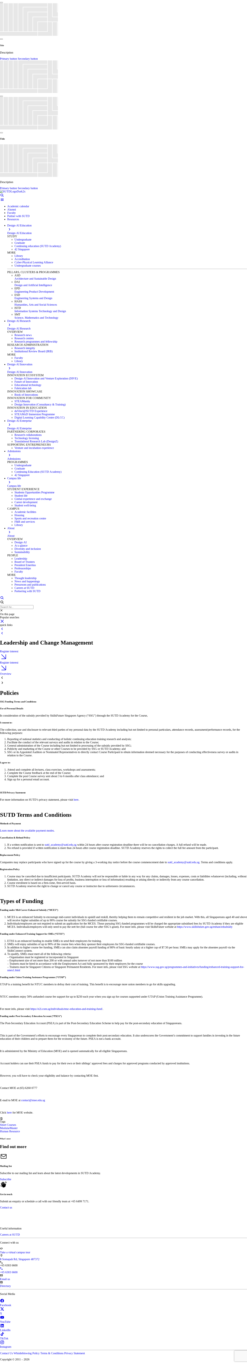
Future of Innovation (26, 381)
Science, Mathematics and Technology (36, 317)
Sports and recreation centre (30, 518)
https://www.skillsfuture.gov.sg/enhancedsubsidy (205, 926)
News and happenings (27, 581)
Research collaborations (28, 434)
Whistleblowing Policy (27, 1353)
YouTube (5, 1321)
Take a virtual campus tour (15, 1252)
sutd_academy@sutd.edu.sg (60, 844)
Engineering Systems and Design (33, 298)
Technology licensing (26, 438)
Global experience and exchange (33, 498)
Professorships (22, 568)
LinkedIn (5, 1330)
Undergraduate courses (27, 265)
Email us (5, 1279)
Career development (25, 502)
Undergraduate (22, 239)
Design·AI (20, 542)
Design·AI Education (19, 233)
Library (18, 255)
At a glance (20, 545)
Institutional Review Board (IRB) (33, 351)
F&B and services (24, 521)
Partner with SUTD (18, 216)
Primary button (9, 58)
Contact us (6, 1207)
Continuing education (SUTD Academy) (37, 246)
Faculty (11, 212)
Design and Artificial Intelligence (33, 285)
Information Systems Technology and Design (40, 311)
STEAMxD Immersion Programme (34, 414)
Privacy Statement (74, 1353)
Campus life (14, 485)
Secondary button (28, 58)
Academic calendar (18, 206)
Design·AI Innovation (19, 371)
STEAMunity (22, 401)
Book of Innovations (26, 394)
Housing (19, 515)
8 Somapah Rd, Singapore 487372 (19, 1259)
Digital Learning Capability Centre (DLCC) (39, 417)
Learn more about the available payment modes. (27, 830)
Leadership (20, 558)
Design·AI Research (19, 328)
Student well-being (25, 505)
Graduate (19, 242)
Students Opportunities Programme (34, 492)
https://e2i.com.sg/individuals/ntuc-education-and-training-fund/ (66, 1008)
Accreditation (22, 259)
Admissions (14, 458)
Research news (23, 335)
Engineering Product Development (34, 291)
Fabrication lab (22, 388)
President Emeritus (25, 565)
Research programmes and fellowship (35, 341)
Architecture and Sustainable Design (35, 278)
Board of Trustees (24, 561)
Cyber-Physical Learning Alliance (33, 262)
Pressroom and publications (30, 584)
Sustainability (22, 552)
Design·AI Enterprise (19, 428)
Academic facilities (25, 511)
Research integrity (24, 348)
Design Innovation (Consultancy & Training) (40, 404)
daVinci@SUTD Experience (30, 411)
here (76, 799)
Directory (5, 1285)
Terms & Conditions (52, 1353)
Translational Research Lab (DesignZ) (36, 441)
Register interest (9, 651)
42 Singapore (22, 249)
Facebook (5, 1305)
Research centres (24, 338)
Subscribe (5, 1179)
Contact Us (7, 1353)
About (10, 535)
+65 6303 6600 (9, 1272)
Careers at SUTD (24, 587)
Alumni (11, 209)
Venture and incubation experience (34, 447)
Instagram (5, 1346)
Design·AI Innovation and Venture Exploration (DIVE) (46, 378)
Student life (20, 495)
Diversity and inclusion (27, 548)
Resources (13, 219)
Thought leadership (25, 578)
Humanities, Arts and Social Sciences (35, 304)
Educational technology (27, 384)
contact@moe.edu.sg (33, 1100)
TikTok (4, 1338)
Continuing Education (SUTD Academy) (37, 471)
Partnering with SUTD (27, 591)
